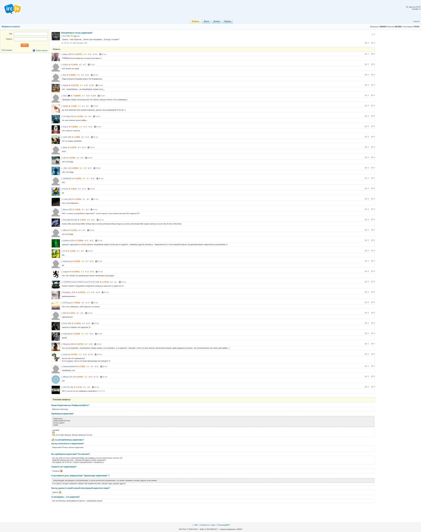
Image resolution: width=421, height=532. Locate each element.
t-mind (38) (67, 199)
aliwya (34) (67, 54)
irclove (65, 65)
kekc (65, 96)
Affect (65, 230)
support (66, 272)
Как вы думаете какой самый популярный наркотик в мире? (80, 488)
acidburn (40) (68, 241)
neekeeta (66, 334)
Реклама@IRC (224, 525)
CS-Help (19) (68, 116)
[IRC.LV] (10, 8)
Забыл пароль (42, 50)
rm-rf (65, 251)
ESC (65, 313)
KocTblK (66, 36)
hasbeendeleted (69, 366)
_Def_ (65, 168)
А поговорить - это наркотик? (65, 497)
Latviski (416, 21)
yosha (65, 354)
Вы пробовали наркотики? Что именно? (70, 454)
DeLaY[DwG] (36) (70, 220)
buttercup (67, 261)
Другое (76, 36)
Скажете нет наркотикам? (63, 467)
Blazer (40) (67, 209)
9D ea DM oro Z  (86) (81, 282)
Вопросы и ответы (11, 26)
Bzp (64, 75)
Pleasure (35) (68, 344)
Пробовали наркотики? (62, 414)
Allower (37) (68, 377)
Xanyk (65, 106)
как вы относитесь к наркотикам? (67, 443)
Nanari (65, 85)
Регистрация (6, 50)
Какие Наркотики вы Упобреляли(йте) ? (70, 405)
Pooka (65, 189)
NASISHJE (67, 178)
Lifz (64, 158)
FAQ (196, 525)
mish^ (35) (67, 137)
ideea (65, 147)
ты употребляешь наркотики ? (69, 440)
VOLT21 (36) (68, 387)
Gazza (65, 127)
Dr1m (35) (67, 323)
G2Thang (67, 303)
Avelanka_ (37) (69, 292)
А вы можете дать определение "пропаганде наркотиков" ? (80, 475)
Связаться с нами (207, 525)
